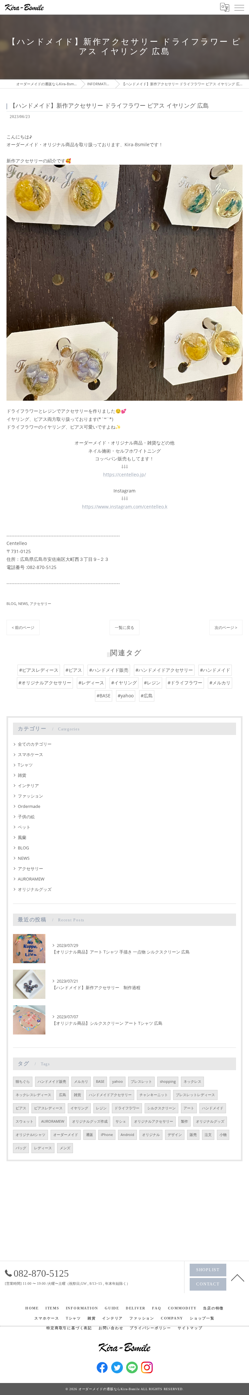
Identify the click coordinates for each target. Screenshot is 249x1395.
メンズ (65, 1148)
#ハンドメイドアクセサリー (164, 670)
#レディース (91, 683)
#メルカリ (220, 683)
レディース (43, 1148)
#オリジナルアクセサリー (44, 683)
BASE (100, 1081)
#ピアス (73, 670)
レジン (101, 1108)
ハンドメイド (212, 1108)
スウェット (24, 1121)
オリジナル (151, 1134)
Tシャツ (25, 765)
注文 (208, 1134)
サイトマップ (190, 1328)
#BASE (104, 695)
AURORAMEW (31, 879)
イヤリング (79, 1108)
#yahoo (126, 695)
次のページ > (226, 627)
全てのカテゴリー (35, 744)
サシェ (120, 1121)
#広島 (147, 695)
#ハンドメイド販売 (108, 670)
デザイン (175, 1134)
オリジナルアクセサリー (153, 1121)
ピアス (21, 1108)
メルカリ (81, 1081)
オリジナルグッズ (35, 889)
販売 (193, 1134)
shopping (168, 1081)
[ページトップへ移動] (237, 1277)
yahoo (117, 1081)
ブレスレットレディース (195, 1095)
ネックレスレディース (33, 1095)
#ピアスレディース (38, 670)
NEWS (23, 603)
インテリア (28, 785)
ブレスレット (141, 1081)
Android (127, 1134)
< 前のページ (23, 627)
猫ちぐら (23, 1081)
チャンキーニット (153, 1095)
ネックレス (192, 1081)
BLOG (11, 603)
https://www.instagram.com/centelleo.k (124, 506)
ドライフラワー (126, 1108)
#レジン (152, 683)
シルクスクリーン (161, 1108)
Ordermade (29, 806)
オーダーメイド (65, 1134)
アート (189, 1108)
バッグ (21, 1148)
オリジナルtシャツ (30, 1134)
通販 (89, 1134)
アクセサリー (40, 603)
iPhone (107, 1134)
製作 (184, 1121)
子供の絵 (26, 817)
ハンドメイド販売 (52, 1081)
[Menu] (238, 7)
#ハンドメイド (215, 670)
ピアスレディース (48, 1108)
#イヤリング (124, 683)
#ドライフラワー (185, 683)
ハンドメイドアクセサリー (110, 1095)
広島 (62, 1095)
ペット (24, 827)
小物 (223, 1134)
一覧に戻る (124, 627)
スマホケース (30, 754)
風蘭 (22, 837)
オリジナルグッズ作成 (90, 1121)
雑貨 (22, 775)
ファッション (30, 796)
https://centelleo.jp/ (124, 474)
